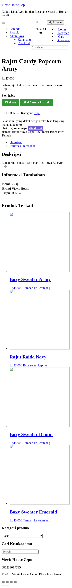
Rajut (37, 113)
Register (63, 33)
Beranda (15, 28)
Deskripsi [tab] (16, 142)
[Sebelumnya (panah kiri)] (3, 585)
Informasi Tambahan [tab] (23, 145)
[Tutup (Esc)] (15, 582)
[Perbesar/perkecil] (3, 582)
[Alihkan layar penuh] (7, 582)
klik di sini (36, 128)
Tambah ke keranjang (36, 288)
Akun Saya (17, 36)
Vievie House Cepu (14, 5)
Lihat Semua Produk (36, 102)
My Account (55, 22)
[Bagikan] (11, 582)
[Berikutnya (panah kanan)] (7, 585)
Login (61, 29)
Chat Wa (10, 102)
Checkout (63, 40)
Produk (14, 32)
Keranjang (24, 39)
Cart (60, 36)
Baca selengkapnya (35, 365)
